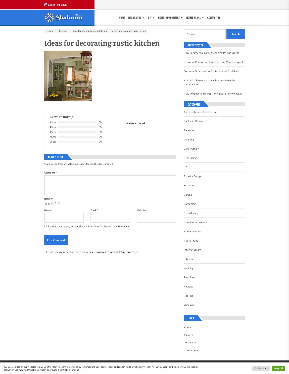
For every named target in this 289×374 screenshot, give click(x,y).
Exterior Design (193, 176)
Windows (189, 305)
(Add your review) (135, 123)
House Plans (193, 17)
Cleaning (189, 139)
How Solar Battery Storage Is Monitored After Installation (210, 82)
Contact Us (213, 17)
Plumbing (189, 277)
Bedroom (189, 130)
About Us (189, 335)
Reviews (188, 286)
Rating (48, 198)
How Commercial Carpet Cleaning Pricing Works (211, 52)
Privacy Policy (192, 350)
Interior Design (192, 249)
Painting (189, 268)
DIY (150, 17)
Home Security (192, 231)
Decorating (134, 17)
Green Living (191, 213)
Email (94, 210)
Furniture (189, 185)
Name (48, 210)
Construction (191, 148)
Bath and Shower (193, 121)
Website (141, 210)
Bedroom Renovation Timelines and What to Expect (213, 62)
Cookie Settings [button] (261, 368)
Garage (188, 194)
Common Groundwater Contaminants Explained (211, 71)
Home (122, 17)
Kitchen (188, 259)
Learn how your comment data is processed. (114, 252)
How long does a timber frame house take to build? (213, 93)
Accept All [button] (278, 368)
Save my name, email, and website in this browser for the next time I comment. (89, 226)
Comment (50, 172)
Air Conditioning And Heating (200, 112)
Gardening (190, 203)
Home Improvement (169, 17)
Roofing (188, 295)
